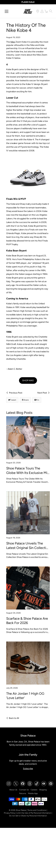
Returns (22, 793)
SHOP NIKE (28, 380)
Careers (34, 790)
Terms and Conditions (37, 810)
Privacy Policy (9, 813)
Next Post (42, 392)
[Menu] (6, 11)
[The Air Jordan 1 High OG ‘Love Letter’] (28, 663)
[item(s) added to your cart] (46, 11)
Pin (37, 400)
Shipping (43, 790)
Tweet (13, 400)
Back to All (14, 718)
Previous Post (15, 392)
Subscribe (28, 768)
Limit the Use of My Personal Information (34, 813)
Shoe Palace (21, 810)
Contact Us (24, 790)
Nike (12, 42)
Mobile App (33, 793)
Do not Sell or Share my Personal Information (28, 816)
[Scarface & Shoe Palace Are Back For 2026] (28, 588)
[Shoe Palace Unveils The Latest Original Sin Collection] (28, 512)
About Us (13, 790)
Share (26, 400)
